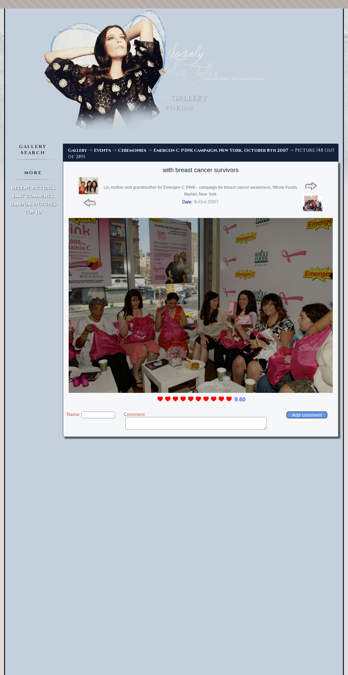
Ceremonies (132, 150)
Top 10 (32, 212)
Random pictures (33, 204)
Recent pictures (33, 188)
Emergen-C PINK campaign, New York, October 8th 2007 (220, 150)
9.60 (239, 399)
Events (102, 150)
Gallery (77, 150)
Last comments (33, 196)
